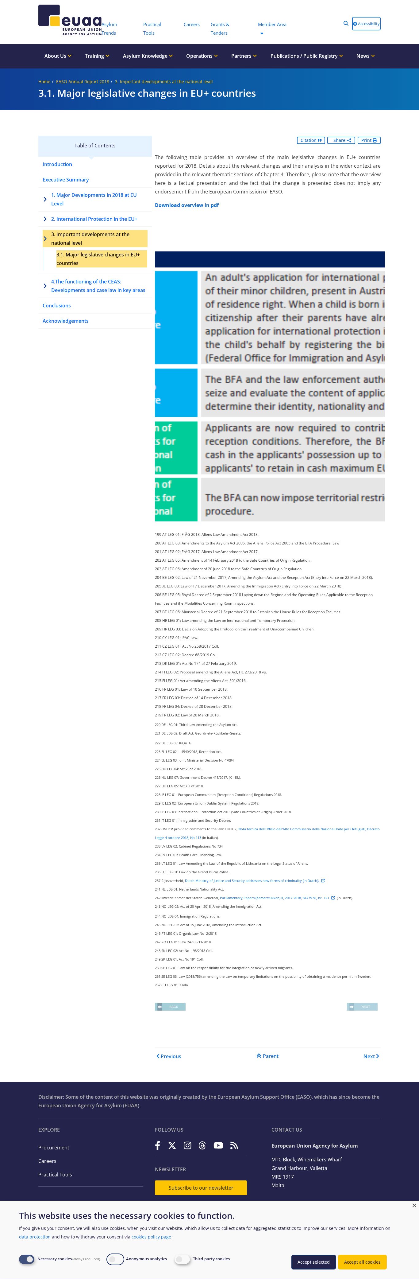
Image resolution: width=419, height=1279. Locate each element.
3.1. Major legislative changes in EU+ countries (98, 259)
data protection (35, 1237)
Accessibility (368, 23)
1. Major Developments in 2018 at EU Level (94, 199)
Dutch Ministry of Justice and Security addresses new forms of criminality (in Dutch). (252, 880)
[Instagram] (187, 1145)
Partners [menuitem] (242, 56)
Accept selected (314, 1262)
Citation (309, 140)
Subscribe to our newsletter (201, 1187)
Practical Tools (55, 1174)
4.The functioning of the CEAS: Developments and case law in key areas (98, 286)
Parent (271, 1056)
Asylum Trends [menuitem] (109, 28)
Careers (47, 1161)
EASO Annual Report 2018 (82, 81)
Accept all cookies (362, 1262)
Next (369, 1056)
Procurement (53, 1147)
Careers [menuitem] (192, 24)
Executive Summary (66, 179)
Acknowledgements (66, 321)
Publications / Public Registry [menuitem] (305, 56)
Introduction (57, 164)
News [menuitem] (363, 56)
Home (44, 81)
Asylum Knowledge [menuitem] (146, 56)
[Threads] (202, 1145)
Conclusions (57, 305)
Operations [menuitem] (200, 56)
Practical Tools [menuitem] (152, 28)
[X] (172, 1145)
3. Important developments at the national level (164, 81)
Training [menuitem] (95, 56)
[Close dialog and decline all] (414, 1204)
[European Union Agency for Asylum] (66, 20)
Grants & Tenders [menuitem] (220, 28)
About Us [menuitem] (55, 56)
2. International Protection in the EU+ (94, 219)
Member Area (272, 24)
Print (367, 140)
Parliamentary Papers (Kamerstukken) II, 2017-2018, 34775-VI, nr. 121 (274, 897)
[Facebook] (157, 1145)
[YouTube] (218, 1145)
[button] (346, 23)
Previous (171, 1056)
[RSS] (234, 1145)
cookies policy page (151, 1237)
